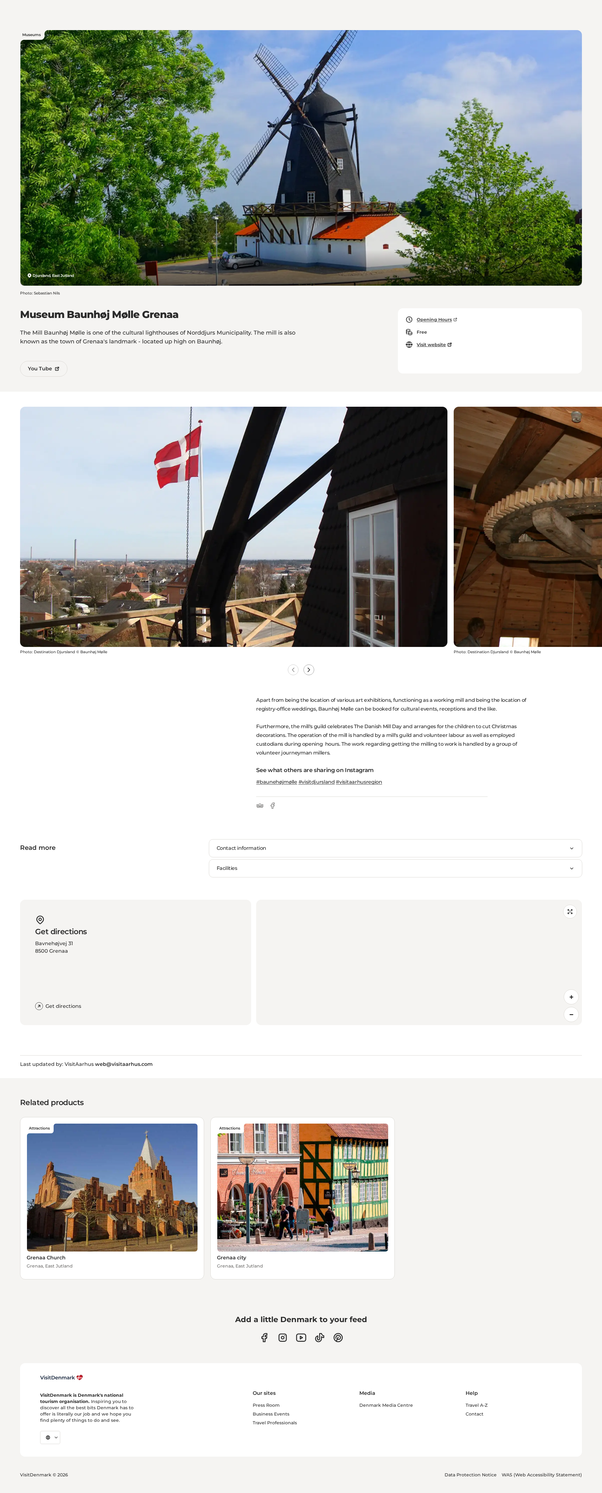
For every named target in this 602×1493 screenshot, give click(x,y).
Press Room (266, 1405)
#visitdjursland (316, 782)
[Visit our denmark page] (264, 1337)
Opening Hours (434, 319)
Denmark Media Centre (386, 1405)
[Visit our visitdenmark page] (301, 1337)
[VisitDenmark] (61, 1377)
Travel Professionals (275, 1423)
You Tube (40, 369)
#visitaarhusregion (359, 782)
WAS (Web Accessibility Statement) (542, 1475)
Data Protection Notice (471, 1475)
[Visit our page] (282, 1337)
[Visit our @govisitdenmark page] (319, 1337)
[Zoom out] (571, 1014)
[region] (419, 962)
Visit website (431, 344)
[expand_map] (570, 912)
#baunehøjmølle (276, 782)
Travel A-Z (477, 1405)
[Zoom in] (571, 996)
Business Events (271, 1414)
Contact (474, 1414)
